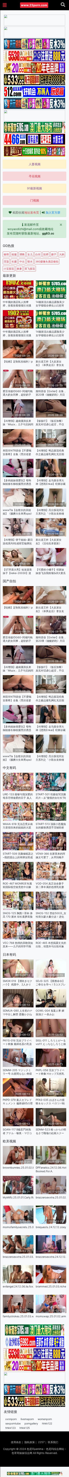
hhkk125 (25, 1427)
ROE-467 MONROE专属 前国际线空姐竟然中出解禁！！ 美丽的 (17, 885)
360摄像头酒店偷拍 (46, 261)
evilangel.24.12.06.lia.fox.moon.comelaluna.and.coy (18, 1286)
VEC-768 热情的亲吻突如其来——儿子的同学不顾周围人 (18, 944)
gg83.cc (48, 233)
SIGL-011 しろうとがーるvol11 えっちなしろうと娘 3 (51, 1042)
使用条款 (16, 1442)
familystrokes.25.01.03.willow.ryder (18, 1316)
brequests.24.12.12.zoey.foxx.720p (51, 1227)
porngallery (31, 1423)
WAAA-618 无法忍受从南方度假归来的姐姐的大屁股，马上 (18, 825)
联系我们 (53, 1442)
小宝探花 (9, 268)
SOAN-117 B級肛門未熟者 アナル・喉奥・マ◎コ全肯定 (17, 1131)
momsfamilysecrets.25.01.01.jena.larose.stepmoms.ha (18, 1227)
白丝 (37, 254)
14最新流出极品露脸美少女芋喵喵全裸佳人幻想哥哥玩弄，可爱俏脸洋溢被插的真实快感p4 (50, 303)
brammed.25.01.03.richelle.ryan (51, 1286)
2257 (41, 1442)
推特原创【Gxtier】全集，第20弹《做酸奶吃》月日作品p (51, 393)
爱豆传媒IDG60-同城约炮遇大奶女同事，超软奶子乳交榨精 (18, 393)
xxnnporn (11, 1419)
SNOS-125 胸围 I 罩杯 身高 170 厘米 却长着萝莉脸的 (18, 915)
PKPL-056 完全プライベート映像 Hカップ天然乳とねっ (50, 1072)
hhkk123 (10, 1427)
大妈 (61, 254)
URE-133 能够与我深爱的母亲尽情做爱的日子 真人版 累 (18, 796)
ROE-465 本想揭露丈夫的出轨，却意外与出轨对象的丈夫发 (51, 944)
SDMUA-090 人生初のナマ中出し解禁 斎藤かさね (17, 1012)
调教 (22, 254)
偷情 (6, 254)
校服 (14, 254)
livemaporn (27, 1419)
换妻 (19, 268)
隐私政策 (29, 1442)
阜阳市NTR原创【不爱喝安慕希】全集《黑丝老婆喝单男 (17, 452)
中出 (22, 261)
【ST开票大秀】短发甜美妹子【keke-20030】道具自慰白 (17, 571)
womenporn (45, 1419)
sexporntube (13, 1423)
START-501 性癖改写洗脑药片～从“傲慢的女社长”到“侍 (51, 796)
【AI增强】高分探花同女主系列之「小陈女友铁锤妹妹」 (50, 511)
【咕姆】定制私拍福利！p (18, 361)
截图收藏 (26, 212)
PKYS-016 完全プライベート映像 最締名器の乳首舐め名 (17, 1042)
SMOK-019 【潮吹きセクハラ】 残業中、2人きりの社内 (17, 982)
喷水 (30, 261)
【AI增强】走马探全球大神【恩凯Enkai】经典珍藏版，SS (51, 482)
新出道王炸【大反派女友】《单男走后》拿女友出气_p (50, 363)
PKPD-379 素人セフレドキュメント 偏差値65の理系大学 (18, 1101)
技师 (45, 254)
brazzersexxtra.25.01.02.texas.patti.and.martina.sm (51, 1197)
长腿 (14, 261)
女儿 (30, 254)
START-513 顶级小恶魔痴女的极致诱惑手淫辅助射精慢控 (51, 825)
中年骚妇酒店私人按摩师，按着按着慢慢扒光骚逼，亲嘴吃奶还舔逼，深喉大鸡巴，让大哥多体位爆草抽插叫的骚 (17, 303)
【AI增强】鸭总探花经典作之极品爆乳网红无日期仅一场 (50, 452)
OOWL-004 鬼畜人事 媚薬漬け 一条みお (50, 1012)
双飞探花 (30, 268)
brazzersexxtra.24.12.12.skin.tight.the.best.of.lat (51, 1256)
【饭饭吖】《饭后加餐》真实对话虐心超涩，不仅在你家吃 (50, 422)
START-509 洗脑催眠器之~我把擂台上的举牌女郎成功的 (18, 855)
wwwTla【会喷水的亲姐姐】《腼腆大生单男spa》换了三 (18, 511)
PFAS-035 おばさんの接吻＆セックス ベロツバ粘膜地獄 (50, 1101)
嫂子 (53, 254)
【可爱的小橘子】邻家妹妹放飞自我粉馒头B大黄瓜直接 (51, 571)
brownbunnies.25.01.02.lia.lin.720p (18, 1167)
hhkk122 (47, 1423)
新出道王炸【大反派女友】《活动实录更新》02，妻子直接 (48, 541)
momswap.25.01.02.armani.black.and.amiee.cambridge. (51, 1316)
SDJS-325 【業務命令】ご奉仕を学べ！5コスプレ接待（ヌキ (51, 982)
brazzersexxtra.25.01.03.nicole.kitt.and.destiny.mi (18, 1256)
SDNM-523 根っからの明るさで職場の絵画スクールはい (51, 1131)
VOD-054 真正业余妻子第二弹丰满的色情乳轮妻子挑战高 (50, 885)
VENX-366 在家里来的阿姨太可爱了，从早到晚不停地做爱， (50, 855)
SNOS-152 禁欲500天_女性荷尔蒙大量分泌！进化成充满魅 (51, 915)
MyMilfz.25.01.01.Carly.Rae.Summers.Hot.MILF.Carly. (18, 1197)
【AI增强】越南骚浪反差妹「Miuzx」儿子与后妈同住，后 (18, 422)
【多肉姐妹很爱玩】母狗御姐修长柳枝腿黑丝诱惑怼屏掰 (17, 482)
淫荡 (6, 261)
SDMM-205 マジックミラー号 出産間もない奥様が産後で (17, 1072)
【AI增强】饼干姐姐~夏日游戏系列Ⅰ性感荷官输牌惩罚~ (18, 541)
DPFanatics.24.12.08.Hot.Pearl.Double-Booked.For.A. (51, 1169)
